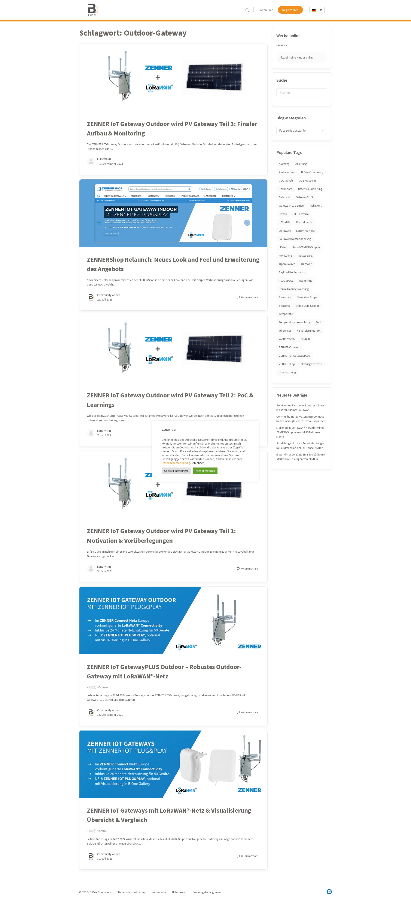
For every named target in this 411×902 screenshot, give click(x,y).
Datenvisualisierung (310, 189)
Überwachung (287, 372)
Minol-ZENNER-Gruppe (306, 247)
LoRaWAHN (104, 159)
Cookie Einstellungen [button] (176, 471)
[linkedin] (329, 891)
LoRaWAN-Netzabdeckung (295, 239)
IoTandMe (284, 222)
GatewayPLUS (304, 197)
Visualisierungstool (308, 330)
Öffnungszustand (311, 364)
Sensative (285, 297)
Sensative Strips (307, 297)
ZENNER (305, 339)
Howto (283, 214)
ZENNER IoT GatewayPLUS (294, 356)
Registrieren (290, 10)
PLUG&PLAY (286, 281)
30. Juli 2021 (104, 858)
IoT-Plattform (301, 214)
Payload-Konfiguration (292, 272)
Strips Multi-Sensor (307, 306)
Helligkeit (316, 205)
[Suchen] (247, 10)
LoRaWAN (284, 231)
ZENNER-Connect (289, 347)
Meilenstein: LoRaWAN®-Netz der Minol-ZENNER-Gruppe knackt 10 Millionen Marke (300, 432)
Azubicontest (287, 172)
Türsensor (285, 330)
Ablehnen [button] (198, 463)
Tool (318, 322)
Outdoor (306, 264)
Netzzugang (305, 255)
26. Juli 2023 (104, 299)
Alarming (284, 164)
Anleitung (301, 164)
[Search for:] (301, 92)
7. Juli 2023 (104, 435)
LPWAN (283, 247)
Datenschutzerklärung (176, 463)
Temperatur (286, 314)
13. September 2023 (110, 164)
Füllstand (284, 197)
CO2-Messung (307, 180)
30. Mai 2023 (104, 571)
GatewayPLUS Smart (291, 205)
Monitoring (285, 255)
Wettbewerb (287, 339)
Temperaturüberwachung (294, 322)
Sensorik (284, 306)
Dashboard (285, 189)
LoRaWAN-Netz (305, 231)
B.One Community (312, 172)
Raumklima (305, 281)
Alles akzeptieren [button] (205, 471)
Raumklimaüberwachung (294, 289)
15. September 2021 (110, 715)
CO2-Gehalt (286, 180)
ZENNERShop (287, 364)
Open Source (287, 264)
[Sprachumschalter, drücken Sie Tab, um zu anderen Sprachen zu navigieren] (317, 10)
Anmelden (266, 10)
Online (281, 45)
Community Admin (108, 295)
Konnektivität (304, 222)
